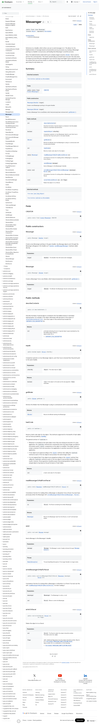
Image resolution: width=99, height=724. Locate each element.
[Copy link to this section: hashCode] (34, 422)
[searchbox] (10, 13)
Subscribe (80, 720)
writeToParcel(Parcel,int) (34, 319)
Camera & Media (39, 700)
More (39, 2)
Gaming (37, 692)
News (24, 702)
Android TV (51, 704)
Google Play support (91, 698)
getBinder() (72, 112)
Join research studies (91, 701)
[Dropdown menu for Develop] (34, 2)
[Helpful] (78, 16)
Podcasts (25, 707)
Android (25, 692)
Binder (68, 55)
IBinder (36, 109)
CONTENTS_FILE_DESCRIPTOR (34, 321)
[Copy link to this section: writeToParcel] (37, 610)
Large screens (51, 694)
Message (49, 163)
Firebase (56, 713)
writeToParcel (48, 180)
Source (24, 700)
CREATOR (46, 90)
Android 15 (63, 697)
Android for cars (52, 701)
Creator (29, 91)
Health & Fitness (39, 697)
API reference (6, 7)
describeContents (49, 123)
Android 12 (63, 704)
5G (36, 704)
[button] (10, 266)
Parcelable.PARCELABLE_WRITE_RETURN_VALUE (59, 641)
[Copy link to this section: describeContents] (40, 303)
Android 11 (63, 707)
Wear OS (50, 696)
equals (46, 131)
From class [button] (36, 193)
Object (34, 31)
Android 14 (63, 700)
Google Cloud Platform (67, 713)
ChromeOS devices (53, 699)
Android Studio (87, 2)
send (45, 163)
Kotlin (75, 24)
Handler (36, 102)
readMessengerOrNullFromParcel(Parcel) (41, 585)
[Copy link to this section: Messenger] (35, 232)
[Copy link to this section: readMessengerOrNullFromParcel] (51, 481)
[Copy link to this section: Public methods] (41, 298)
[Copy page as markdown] (48, 22)
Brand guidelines (37, 720)
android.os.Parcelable (42, 79)
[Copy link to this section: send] (30, 526)
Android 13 (63, 702)
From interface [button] (38, 79)
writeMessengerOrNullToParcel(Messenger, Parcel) (63, 494)
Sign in (95, 2)
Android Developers (30, 16)
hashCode (46, 148)
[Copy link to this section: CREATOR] (34, 212)
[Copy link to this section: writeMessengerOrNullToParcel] (50, 570)
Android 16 (63, 695)
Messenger (35, 91)
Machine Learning (39, 695)
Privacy (37, 702)
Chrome (49, 713)
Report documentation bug (91, 695)
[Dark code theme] (81, 216)
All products (79, 713)
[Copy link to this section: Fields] (32, 206)
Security (25, 697)
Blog (24, 704)
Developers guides (78, 698)
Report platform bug (91, 692)
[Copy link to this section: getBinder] (34, 392)
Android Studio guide (79, 695)
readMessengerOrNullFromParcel (53, 155)
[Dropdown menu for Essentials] (24, 2)
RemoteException (32, 562)
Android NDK (77, 705)
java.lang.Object (30, 35)
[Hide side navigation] (18, 721)
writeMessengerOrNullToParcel (53, 170)
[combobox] (57, 1)
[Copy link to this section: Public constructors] (45, 227)
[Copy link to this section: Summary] (35, 69)
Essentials (19, 2)
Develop (30, 2)
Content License (65, 662)
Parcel (65, 155)
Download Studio (78, 703)
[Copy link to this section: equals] (32, 346)
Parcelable (47, 31)
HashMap (43, 436)
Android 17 (63, 692)
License (30, 720)
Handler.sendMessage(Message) (59, 246)
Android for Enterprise (28, 695)
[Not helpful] (80, 16)
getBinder (47, 140)
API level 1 (79, 20)
